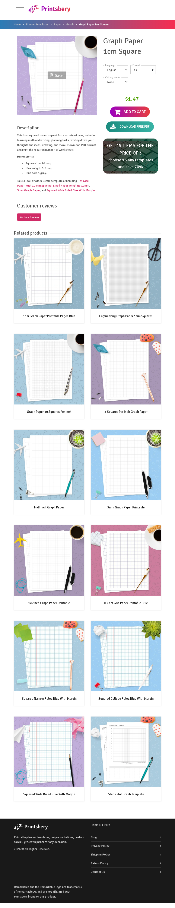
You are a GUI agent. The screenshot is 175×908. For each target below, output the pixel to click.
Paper (57, 24)
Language (110, 65)
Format (136, 65)
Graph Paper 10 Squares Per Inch (49, 412)
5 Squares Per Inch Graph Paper (126, 412)
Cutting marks (112, 77)
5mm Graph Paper (28, 190)
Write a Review (29, 217)
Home (17, 24)
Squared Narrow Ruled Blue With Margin (49, 699)
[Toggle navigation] (20, 10)
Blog (94, 837)
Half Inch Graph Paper (49, 507)
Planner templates (37, 24)
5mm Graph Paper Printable (126, 507)
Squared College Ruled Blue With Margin (126, 699)
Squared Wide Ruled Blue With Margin (71, 190)
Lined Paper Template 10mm (71, 185)
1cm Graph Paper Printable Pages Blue (49, 316)
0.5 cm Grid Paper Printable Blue (126, 603)
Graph (70, 24)
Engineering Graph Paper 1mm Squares (126, 316)
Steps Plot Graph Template (126, 794)
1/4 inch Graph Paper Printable (49, 603)
